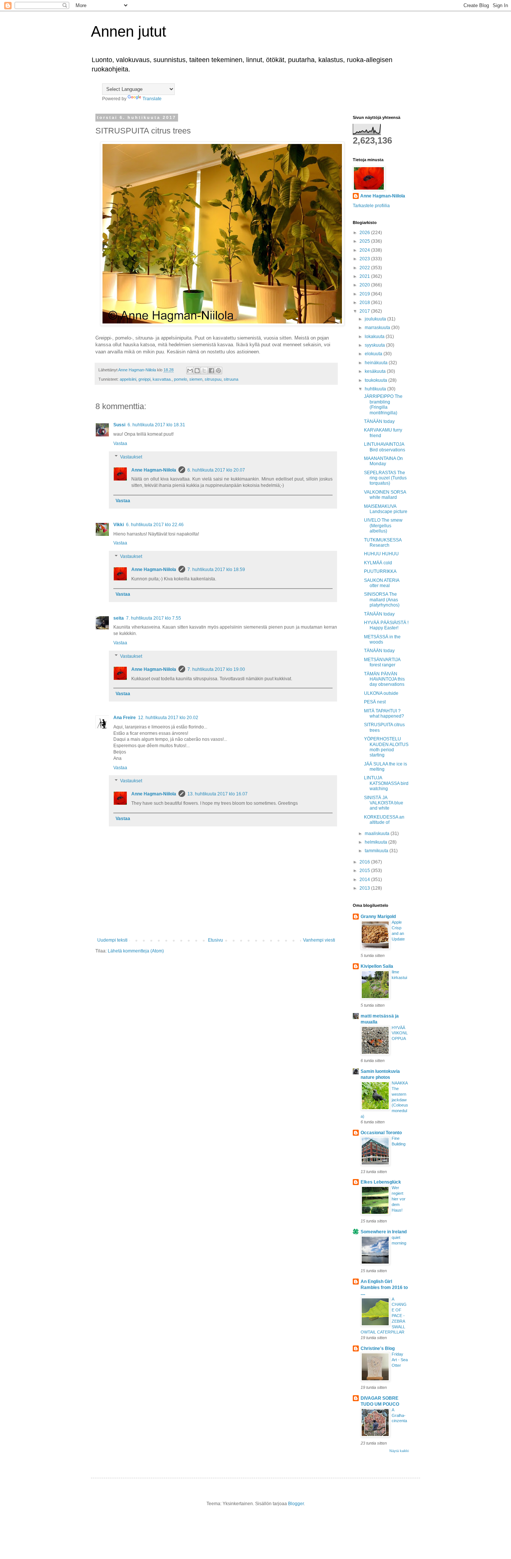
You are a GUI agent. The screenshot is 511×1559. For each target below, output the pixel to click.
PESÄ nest (375, 702)
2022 (365, 267)
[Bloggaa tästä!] (197, 370)
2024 (365, 250)
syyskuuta (375, 345)
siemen (195, 379)
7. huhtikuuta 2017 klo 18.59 (216, 569)
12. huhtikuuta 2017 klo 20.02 (168, 717)
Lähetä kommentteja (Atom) (136, 951)
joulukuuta (376, 319)
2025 (365, 241)
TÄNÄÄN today (379, 421)
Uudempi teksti (112, 940)
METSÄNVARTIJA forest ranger (382, 662)
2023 (365, 258)
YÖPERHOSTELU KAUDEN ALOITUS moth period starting (386, 747)
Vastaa (120, 443)
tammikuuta (377, 850)
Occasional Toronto (381, 1132)
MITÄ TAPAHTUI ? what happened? (384, 713)
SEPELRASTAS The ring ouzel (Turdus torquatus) (385, 478)
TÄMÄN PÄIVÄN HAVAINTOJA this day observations (384, 679)
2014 (365, 879)
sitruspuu (213, 379)
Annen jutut (128, 31)
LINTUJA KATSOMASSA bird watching (386, 783)
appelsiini (128, 379)
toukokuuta (376, 380)
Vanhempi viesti (319, 940)
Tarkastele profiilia (371, 205)
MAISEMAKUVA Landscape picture (385, 509)
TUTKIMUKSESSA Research (382, 542)
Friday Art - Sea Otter (400, 1360)
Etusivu (215, 940)
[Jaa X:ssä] (204, 370)
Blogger (296, 1503)
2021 (365, 276)
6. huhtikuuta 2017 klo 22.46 (155, 524)
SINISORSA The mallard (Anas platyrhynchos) (382, 600)
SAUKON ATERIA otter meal (381, 583)
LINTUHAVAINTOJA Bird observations (384, 447)
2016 (365, 862)
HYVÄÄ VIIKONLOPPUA (400, 1033)
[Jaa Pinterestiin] (218, 370)
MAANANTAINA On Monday (383, 461)
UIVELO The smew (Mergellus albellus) (383, 526)
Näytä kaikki (399, 1451)
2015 (365, 870)
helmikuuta (376, 842)
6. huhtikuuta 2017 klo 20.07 (216, 470)
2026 (365, 232)
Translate (152, 98)
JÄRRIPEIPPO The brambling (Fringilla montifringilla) (383, 404)
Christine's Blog (378, 1348)
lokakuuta (375, 336)
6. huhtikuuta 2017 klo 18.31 (156, 424)
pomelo (180, 379)
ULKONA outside (381, 693)
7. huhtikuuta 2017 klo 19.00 (216, 669)
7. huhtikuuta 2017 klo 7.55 (153, 618)
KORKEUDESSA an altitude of (384, 819)
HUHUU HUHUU (381, 553)
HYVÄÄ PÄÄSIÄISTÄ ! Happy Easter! (386, 625)
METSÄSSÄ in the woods (382, 639)
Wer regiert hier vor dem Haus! (399, 1198)
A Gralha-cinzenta (399, 1415)
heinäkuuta (377, 362)
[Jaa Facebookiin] (211, 370)
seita (118, 618)
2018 (365, 302)
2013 (365, 888)
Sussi (119, 424)
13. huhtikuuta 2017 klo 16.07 (217, 794)
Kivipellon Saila (377, 966)
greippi (144, 379)
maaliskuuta (378, 833)
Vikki (118, 524)
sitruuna (231, 379)
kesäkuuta (376, 371)
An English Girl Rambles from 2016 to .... (384, 1287)
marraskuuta (378, 327)
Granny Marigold (378, 916)
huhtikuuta (376, 389)
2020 (365, 285)
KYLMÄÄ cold (378, 562)
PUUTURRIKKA (380, 571)
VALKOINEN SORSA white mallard (385, 495)
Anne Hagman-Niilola (153, 470)
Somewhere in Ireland (384, 1231)
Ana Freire (124, 717)
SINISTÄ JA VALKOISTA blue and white (383, 803)
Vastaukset (131, 457)
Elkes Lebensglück (381, 1182)
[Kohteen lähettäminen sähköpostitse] (190, 370)
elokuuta (374, 353)
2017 (365, 311)
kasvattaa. (162, 379)
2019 (365, 294)
